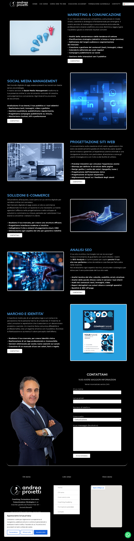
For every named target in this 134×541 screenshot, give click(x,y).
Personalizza (13, 532)
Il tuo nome (78, 389)
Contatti (116, 4)
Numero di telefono (81, 407)
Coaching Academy (77, 4)
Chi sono (44, 4)
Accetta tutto (40, 532)
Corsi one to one (58, 4)
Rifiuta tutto (27, 532)
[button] (128, 535)
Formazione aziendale (99, 4)
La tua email (78, 398)
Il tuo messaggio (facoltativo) (85, 425)
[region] (27, 524)
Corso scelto (78, 417)
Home (35, 4)
